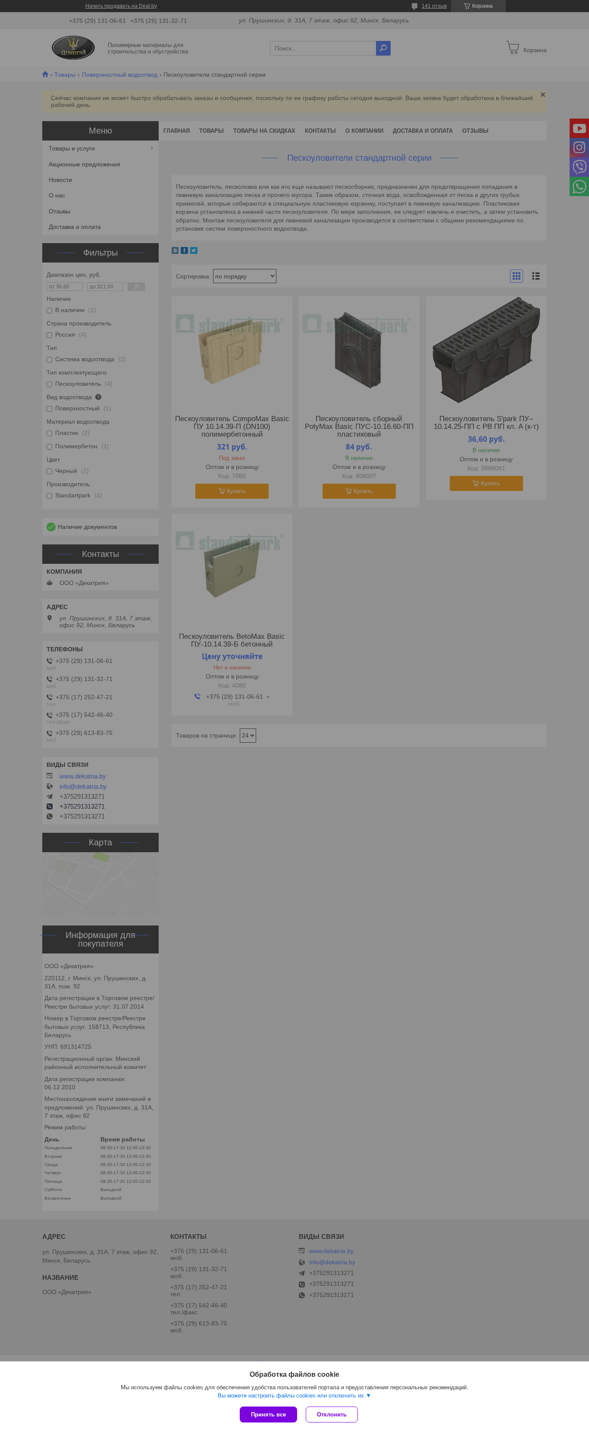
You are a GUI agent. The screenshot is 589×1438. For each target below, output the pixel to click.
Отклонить (332, 1414)
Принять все (268, 1414)
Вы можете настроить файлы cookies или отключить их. (292, 1395)
